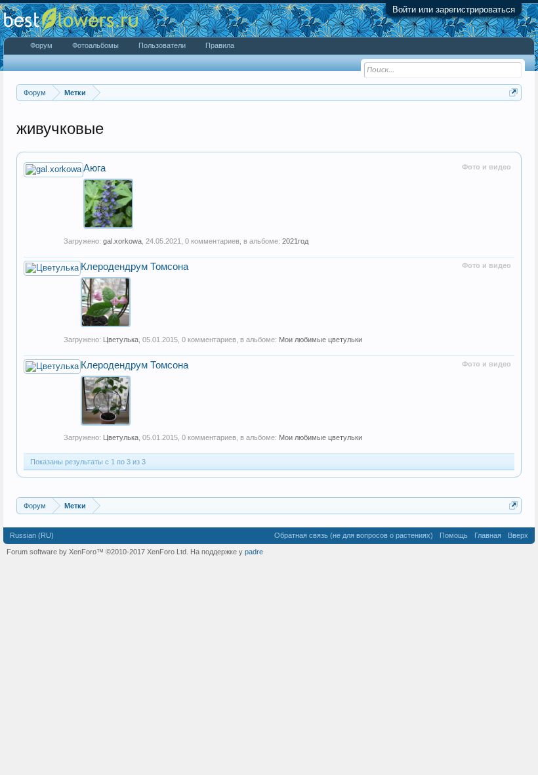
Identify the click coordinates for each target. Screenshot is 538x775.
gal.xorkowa (122, 241)
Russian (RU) (32, 535)
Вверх (518, 535)
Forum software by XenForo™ (97, 552)
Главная (487, 535)
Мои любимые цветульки (320, 339)
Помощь (454, 535)
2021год (295, 241)
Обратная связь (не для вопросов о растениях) (353, 535)
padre (254, 552)
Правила (219, 45)
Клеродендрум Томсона (134, 266)
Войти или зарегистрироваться (453, 9)
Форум (41, 45)
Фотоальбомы (95, 45)
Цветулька (120, 339)
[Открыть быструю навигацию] (513, 92)
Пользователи (162, 45)
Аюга (94, 168)
